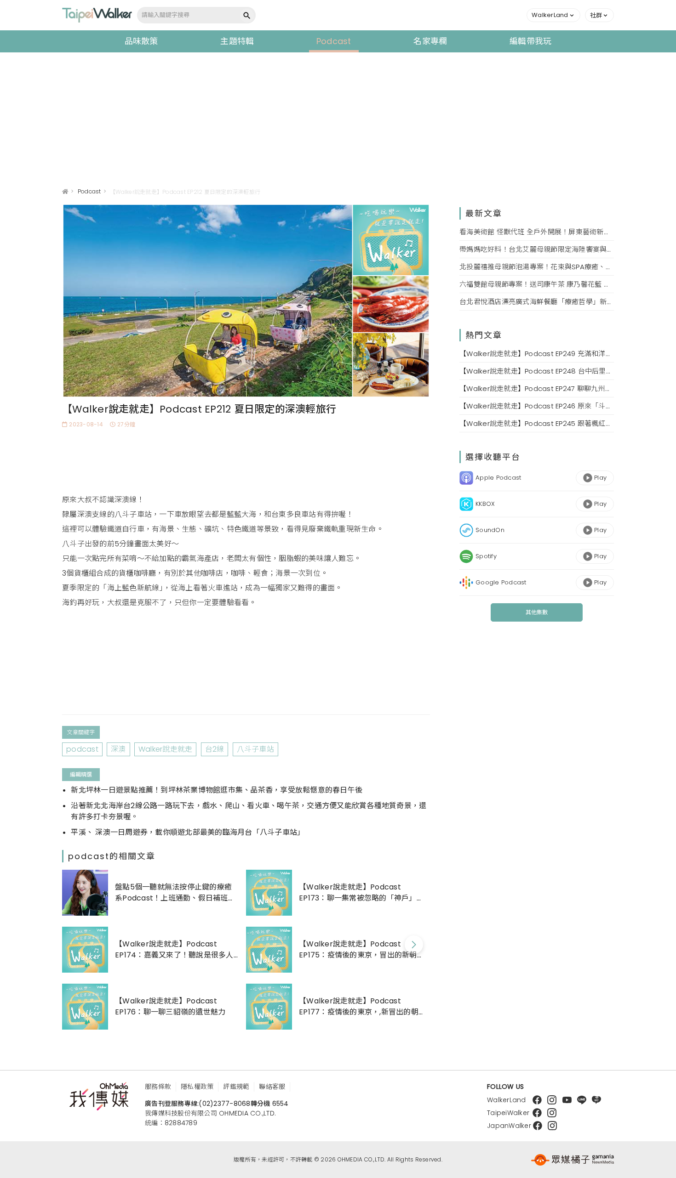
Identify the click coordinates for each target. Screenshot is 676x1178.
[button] (553, 15)
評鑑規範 (236, 1086)
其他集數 (537, 612)
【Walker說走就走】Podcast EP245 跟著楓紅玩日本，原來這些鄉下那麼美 (536, 423)
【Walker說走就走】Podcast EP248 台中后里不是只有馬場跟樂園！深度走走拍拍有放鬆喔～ (536, 371)
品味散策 (141, 41)
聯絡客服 (272, 1086)
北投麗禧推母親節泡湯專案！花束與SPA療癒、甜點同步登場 (536, 267)
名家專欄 (430, 41)
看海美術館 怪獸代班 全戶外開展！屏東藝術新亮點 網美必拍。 (536, 232)
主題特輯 (237, 41)
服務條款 (158, 1086)
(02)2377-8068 (224, 1103)
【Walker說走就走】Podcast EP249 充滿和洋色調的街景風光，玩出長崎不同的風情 (536, 353)
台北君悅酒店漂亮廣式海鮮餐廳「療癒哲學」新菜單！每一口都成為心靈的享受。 (536, 301)
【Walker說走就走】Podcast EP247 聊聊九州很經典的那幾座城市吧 (536, 388)
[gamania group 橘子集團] (572, 1159)
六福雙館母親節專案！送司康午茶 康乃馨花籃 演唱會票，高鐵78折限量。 (536, 284)
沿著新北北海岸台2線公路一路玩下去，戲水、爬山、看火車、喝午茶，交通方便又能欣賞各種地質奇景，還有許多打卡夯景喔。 (248, 811)
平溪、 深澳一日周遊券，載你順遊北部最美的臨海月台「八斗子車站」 (187, 832)
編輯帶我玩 (530, 41)
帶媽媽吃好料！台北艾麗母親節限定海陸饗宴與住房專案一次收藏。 (536, 249)
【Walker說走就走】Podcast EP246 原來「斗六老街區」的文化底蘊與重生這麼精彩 (536, 406)
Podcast (333, 41)
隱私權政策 (197, 1086)
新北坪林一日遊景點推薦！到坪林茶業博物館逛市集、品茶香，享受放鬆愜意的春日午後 (216, 790)
